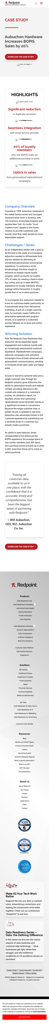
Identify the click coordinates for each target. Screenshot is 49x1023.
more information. (39, 1012)
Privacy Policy (12, 970)
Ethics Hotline (31, 973)
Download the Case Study (21, 57)
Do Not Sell (37, 970)
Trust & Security (25, 970)
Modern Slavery (18, 973)
